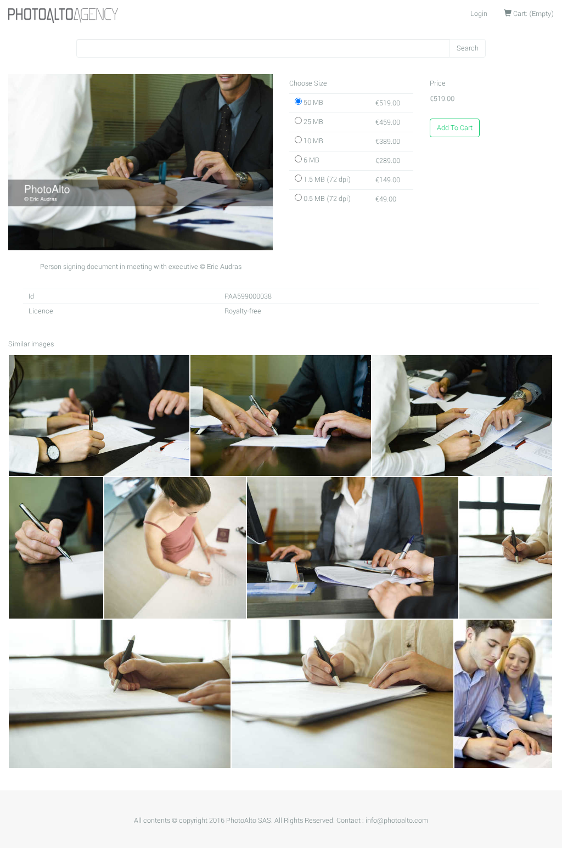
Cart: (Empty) (533, 14)
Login (478, 14)
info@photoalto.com (397, 820)
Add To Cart (455, 128)
